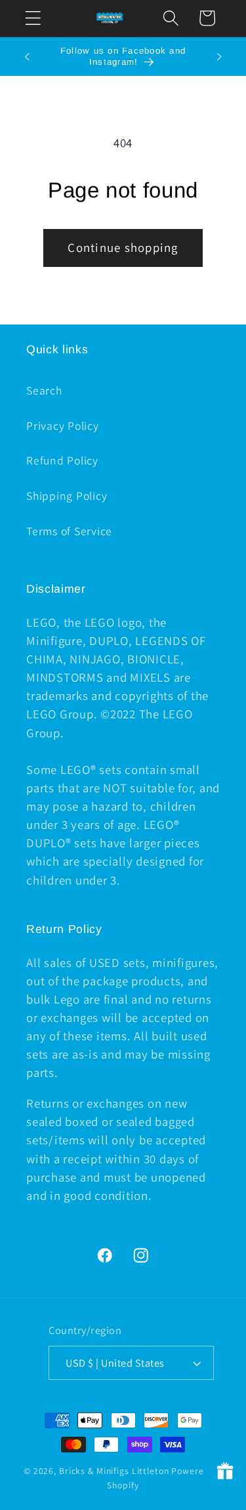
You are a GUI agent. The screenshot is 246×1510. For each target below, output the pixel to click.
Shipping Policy (66, 495)
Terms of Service (69, 530)
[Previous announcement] (26, 57)
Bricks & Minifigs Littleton (114, 1471)
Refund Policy (62, 460)
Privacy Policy (62, 425)
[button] (33, 18)
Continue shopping (123, 247)
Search (44, 390)
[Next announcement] (219, 57)
